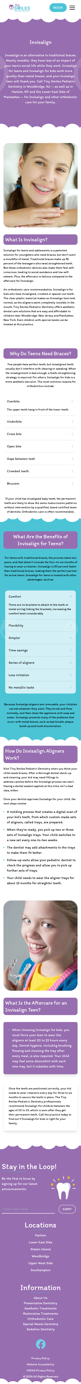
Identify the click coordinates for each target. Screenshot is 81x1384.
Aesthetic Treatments (40, 1308)
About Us (40, 1298)
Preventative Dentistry (40, 1303)
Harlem (40, 1235)
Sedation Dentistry (41, 1329)
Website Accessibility (40, 1364)
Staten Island (40, 1249)
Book (58, 7)
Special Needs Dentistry (40, 1324)
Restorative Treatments (40, 1313)
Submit (67, 1209)
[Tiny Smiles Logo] (19, 8)
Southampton (41, 1270)
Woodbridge (40, 1256)
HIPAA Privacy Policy (40, 1370)
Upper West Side (40, 1263)
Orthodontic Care (40, 1319)
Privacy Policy (40, 1358)
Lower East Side (40, 1242)
